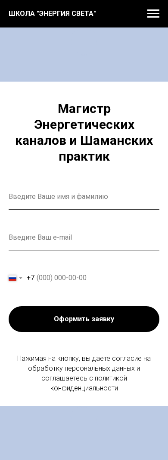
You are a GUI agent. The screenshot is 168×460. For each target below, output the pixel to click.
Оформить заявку (84, 319)
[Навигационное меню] (153, 13)
